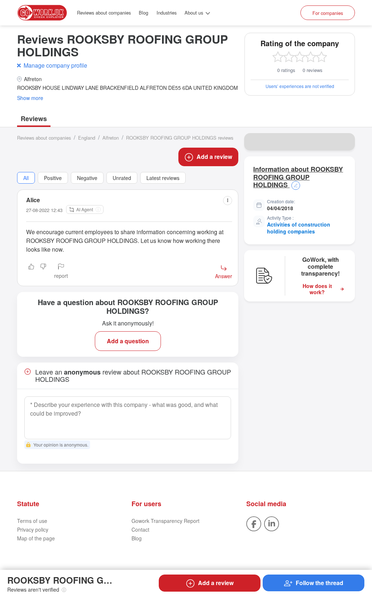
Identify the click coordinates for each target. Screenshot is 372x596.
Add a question (128, 341)
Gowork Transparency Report (165, 520)
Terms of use (32, 520)
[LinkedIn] (271, 523)
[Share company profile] (344, 141)
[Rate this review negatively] (43, 271)
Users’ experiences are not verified (300, 86)
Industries (167, 12)
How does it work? (317, 289)
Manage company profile (55, 65)
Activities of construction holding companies (298, 228)
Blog (143, 12)
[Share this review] (227, 200)
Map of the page (36, 538)
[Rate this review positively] (31, 271)
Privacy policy (32, 529)
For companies (327, 12)
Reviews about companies (104, 12)
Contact (140, 529)
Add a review (214, 156)
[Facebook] (253, 523)
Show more (30, 98)
